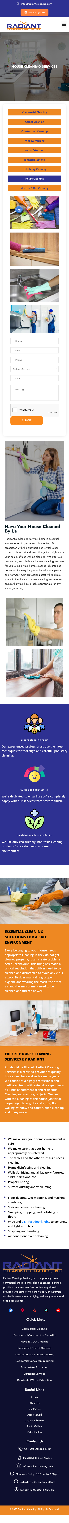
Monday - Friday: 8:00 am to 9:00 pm (37, 1474)
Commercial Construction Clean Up (34, 1335)
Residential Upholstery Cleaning (35, 1360)
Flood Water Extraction (34, 1367)
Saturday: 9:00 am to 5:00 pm (37, 1482)
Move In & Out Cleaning (34, 1341)
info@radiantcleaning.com (38, 1466)
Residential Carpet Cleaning (35, 1348)
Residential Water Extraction (34, 1380)
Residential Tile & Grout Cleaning (34, 1354)
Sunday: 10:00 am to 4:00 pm (37, 1489)
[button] (64, 24)
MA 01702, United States (37, 1458)
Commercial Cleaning (34, 1328)
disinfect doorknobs (35, 1222)
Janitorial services (34, 1373)
